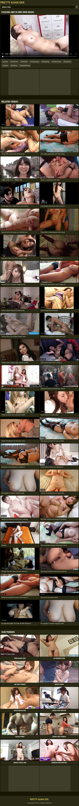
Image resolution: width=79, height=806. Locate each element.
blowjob (24, 62)
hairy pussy (35, 62)
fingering (46, 62)
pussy (6, 65)
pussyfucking (25, 65)
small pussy (57, 62)
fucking (14, 65)
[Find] (76, 7)
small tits (15, 62)
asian (6, 62)
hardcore (68, 62)
